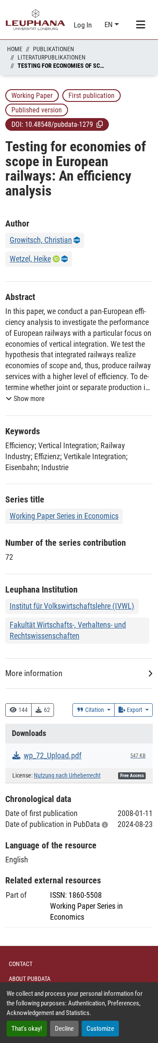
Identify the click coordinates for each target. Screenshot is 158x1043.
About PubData (29, 978)
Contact (20, 963)
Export (135, 709)
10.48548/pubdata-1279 (59, 124)
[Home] (35, 20)
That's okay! (26, 1029)
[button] (100, 124)
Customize (100, 1029)
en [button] (109, 24)
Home (14, 48)
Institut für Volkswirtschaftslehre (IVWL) (72, 605)
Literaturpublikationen (52, 57)
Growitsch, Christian (41, 239)
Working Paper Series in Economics (64, 515)
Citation (94, 709)
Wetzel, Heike (30, 258)
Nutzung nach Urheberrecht (67, 775)
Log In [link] (83, 25)
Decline (64, 1029)
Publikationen (53, 48)
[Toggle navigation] (140, 25)
